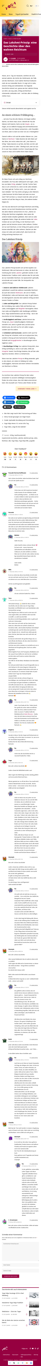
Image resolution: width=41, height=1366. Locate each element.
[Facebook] (30, 1348)
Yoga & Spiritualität (14, 38)
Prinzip (20, 358)
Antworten (34, 473)
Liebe (35, 219)
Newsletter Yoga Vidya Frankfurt (12, 1303)
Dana (12, 322)
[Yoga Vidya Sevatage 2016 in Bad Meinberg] (34, 1295)
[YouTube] (32, 1348)
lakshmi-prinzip (28, 438)
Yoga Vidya (15, 441)
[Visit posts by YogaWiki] (5, 59)
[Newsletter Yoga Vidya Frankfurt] (34, 1305)
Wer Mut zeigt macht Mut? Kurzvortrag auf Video (20, 413)
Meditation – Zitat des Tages (11, 1311)
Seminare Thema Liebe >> (27, 389)
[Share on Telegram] (22, 1363)
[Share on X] (14, 1363)
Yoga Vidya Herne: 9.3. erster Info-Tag (16, 423)
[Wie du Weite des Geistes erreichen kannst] (34, 1322)
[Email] (27, 1363)
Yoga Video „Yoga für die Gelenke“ (15, 427)
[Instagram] (35, 1348)
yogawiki (32, 441)
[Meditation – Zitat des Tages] (34, 1313)
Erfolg (13, 184)
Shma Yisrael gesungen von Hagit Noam (17, 417)
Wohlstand (19, 293)
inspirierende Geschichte (9, 438)
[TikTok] (38, 1348)
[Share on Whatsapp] (18, 1363)
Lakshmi (19, 273)
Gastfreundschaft (19, 435)
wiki (9, 441)
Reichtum (11, 139)
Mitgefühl (22, 308)
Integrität (5, 351)
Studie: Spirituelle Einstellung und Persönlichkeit (19, 420)
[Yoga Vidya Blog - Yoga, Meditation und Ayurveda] (10, 6)
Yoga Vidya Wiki (23, 441)
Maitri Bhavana (28, 714)
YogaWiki (13, 58)
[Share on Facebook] (10, 1363)
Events (5, 38)
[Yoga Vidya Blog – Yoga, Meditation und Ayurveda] (4, 1349)
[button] (3, 6)
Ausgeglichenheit (16, 340)
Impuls (27, 124)
